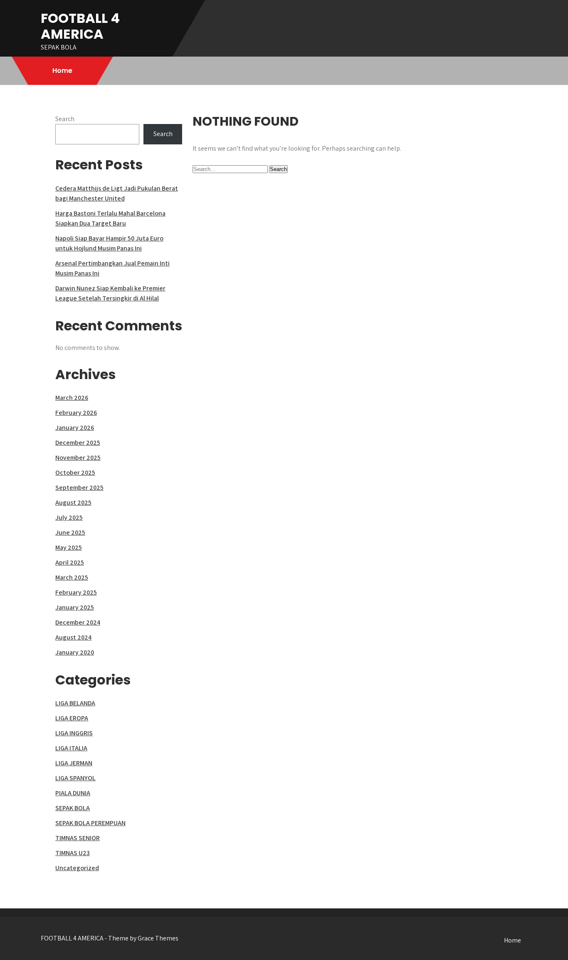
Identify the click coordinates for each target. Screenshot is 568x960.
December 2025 (77, 442)
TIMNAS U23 (72, 852)
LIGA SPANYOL (75, 778)
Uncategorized (77, 867)
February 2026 (76, 412)
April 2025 (69, 562)
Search (64, 118)
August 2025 (73, 502)
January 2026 (74, 427)
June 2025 (70, 532)
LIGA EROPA (71, 718)
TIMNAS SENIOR (77, 837)
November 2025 (78, 457)
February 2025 (76, 592)
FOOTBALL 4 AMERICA (80, 26)
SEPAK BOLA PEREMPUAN (90, 823)
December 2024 (77, 622)
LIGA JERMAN (73, 763)
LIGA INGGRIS (74, 733)
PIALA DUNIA (72, 793)
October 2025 (75, 472)
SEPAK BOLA (72, 808)
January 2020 (74, 652)
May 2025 (68, 547)
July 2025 (69, 517)
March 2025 (71, 577)
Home (62, 70)
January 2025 (74, 607)
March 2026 (71, 397)
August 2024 (73, 637)
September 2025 (79, 487)
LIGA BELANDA (75, 703)
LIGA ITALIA (71, 748)
